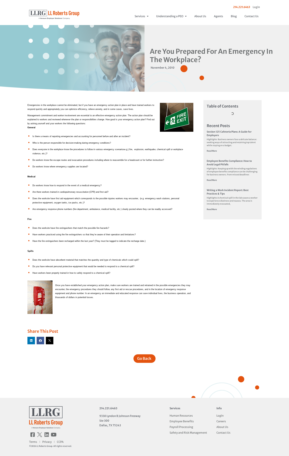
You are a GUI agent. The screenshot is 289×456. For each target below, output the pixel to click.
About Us (200, 16)
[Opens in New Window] (176, 118)
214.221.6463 (108, 408)
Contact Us (252, 16)
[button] (31, 340)
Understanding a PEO (169, 16)
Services (140, 16)
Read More (212, 151)
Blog (234, 16)
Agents (218, 16)
